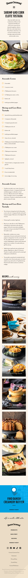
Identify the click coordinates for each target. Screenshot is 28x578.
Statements (14, 555)
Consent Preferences (14, 565)
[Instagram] (8, 548)
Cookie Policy (14, 562)
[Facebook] (11, 548)
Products (14, 530)
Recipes (14, 538)
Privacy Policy (14, 559)
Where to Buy (14, 542)
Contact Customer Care (14, 552)
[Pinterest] (20, 548)
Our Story (14, 534)
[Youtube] (14, 548)
